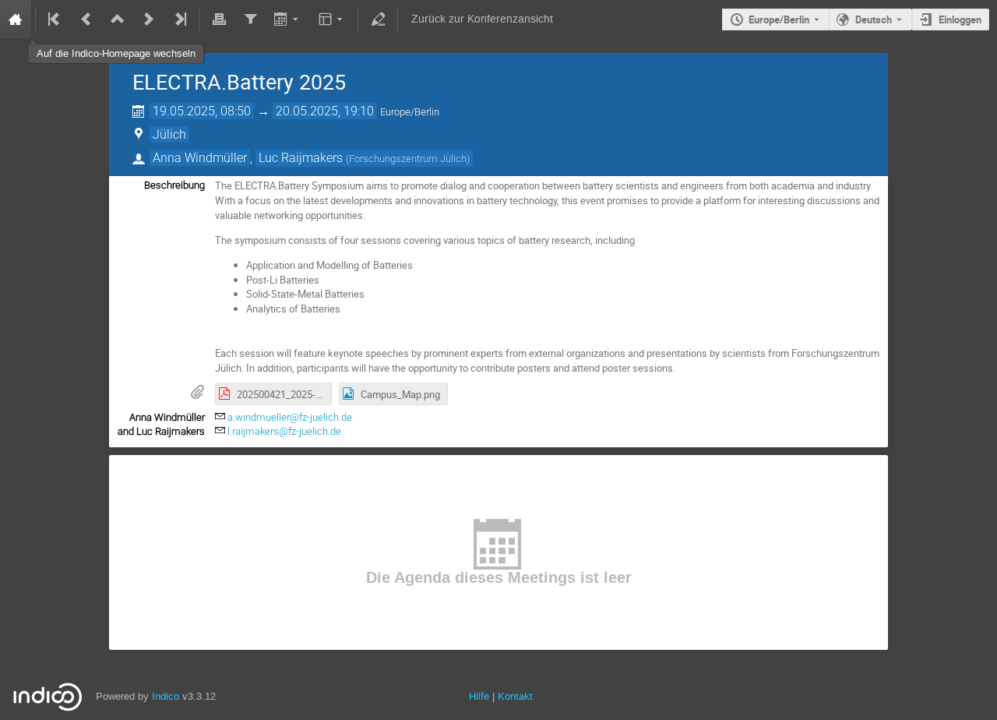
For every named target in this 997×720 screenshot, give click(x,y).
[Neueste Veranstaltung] (179, 19)
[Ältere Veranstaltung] (86, 19)
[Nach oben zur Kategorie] (117, 19)
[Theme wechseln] (332, 19)
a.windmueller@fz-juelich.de (289, 417)
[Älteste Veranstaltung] (55, 19)
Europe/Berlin (779, 19)
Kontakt (515, 696)
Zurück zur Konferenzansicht (482, 19)
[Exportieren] (288, 19)
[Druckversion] (218, 19)
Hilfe (479, 696)
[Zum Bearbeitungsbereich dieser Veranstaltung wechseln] (377, 19)
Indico (165, 696)
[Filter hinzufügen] (250, 19)
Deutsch (873, 19)
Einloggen (960, 19)
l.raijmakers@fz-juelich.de (284, 431)
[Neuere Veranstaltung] (148, 19)
